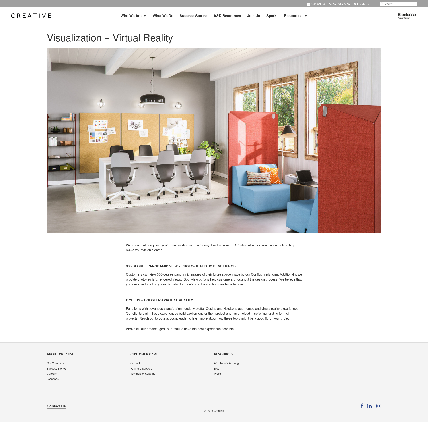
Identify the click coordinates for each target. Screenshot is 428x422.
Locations (53, 379)
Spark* (272, 15)
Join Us (253, 15)
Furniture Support (141, 368)
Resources (293, 15)
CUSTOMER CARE (144, 354)
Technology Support (142, 373)
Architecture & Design (227, 363)
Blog (217, 368)
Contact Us (318, 4)
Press (217, 373)
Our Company (55, 363)
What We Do (163, 15)
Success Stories (193, 15)
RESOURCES (223, 354)
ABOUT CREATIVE (60, 354)
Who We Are (131, 15)
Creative (219, 410)
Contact (135, 363)
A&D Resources (227, 15)
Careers (52, 373)
